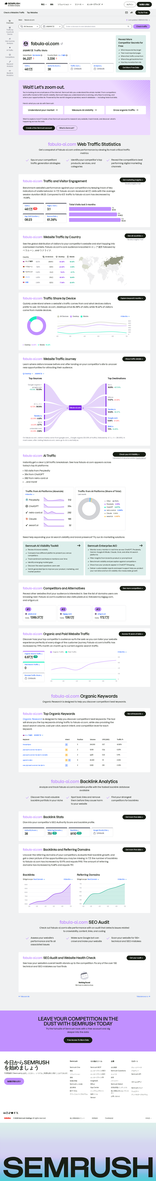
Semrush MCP (95, 1067)
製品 (42, 4)
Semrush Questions (118, 1071)
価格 (51, 4)
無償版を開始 (144, 4)
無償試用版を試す (14, 1081)
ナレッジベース (136, 1067)
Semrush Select (117, 1084)
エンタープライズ (93, 4)
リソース (78, 4)
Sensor (93, 1097)
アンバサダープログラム (139, 1094)
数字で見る (73, 1091)
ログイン (130, 4)
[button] (126, 12)
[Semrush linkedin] (4, 1113)
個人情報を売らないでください (120, 1092)
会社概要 (114, 1067)
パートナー (114, 1081)
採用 (112, 1077)
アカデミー (135, 1071)
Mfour (92, 1084)
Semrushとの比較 (76, 1084)
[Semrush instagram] (7, 1113)
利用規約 (95, 1118)
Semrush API (136, 1074)
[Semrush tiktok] (9, 1113)
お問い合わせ (115, 1096)
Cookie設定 (109, 1118)
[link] (14, 12)
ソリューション (63, 4)
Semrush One (75, 1067)
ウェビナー (135, 1091)
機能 (71, 1071)
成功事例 (73, 1087)
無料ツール (94, 1094)
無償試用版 (73, 1081)
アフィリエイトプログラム (79, 1094)
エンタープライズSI (97, 1077)
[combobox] (95, 26)
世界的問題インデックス (119, 1087)
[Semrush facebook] (14, 1113)
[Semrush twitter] (17, 1113)
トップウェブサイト (97, 1091)
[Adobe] (7, 1118)
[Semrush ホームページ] (12, 4)
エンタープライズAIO (97, 1074)
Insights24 (94, 1081)
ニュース (114, 1074)
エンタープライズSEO (97, 1071)
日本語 (147, 1118)
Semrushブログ (137, 1088)
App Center (94, 1087)
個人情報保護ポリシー (77, 1118)
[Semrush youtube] (12, 1113)
